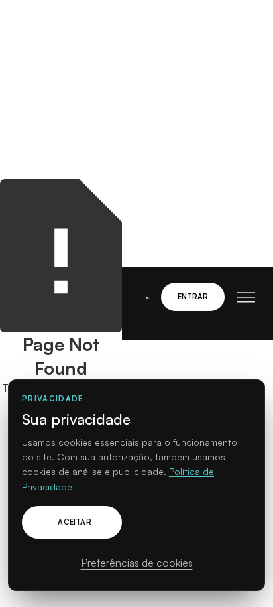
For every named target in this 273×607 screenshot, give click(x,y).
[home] (144, 296)
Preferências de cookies (137, 562)
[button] (240, 297)
